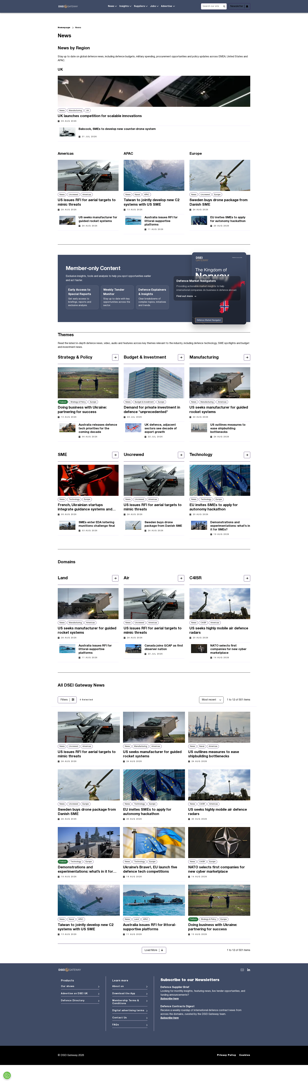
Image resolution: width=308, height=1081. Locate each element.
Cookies (244, 1055)
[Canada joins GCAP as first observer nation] (133, 649)
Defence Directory (72, 1001)
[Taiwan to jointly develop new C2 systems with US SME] (154, 175)
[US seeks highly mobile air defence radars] (219, 603)
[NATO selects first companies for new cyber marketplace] (199, 650)
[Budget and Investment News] (181, 357)
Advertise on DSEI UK (74, 994)
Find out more (186, 296)
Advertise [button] (166, 6)
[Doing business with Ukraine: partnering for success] (88, 382)
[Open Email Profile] (242, 969)
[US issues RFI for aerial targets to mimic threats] (88, 175)
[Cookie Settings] (7, 1075)
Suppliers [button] (139, 6)
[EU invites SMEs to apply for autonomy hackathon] (199, 220)
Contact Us (119, 1018)
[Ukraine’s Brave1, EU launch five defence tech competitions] (154, 842)
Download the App (123, 994)
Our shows (67, 986)
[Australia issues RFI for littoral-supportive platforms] (133, 222)
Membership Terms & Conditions (125, 1002)
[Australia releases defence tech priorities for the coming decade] (67, 430)
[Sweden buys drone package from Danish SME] (219, 175)
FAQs (115, 1025)
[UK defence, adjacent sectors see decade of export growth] (133, 430)
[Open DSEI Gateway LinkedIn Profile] (248, 969)
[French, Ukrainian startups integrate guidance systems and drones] (88, 480)
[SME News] (115, 455)
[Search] (224, 6)
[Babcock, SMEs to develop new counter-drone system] (67, 131)
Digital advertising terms (128, 1011)
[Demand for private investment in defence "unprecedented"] (154, 382)
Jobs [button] (153, 6)
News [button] (111, 6)
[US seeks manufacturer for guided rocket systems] (67, 220)
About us (118, 986)
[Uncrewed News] (181, 455)
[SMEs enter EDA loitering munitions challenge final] (67, 525)
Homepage (64, 28)
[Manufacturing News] (247, 357)
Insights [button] (124, 6)
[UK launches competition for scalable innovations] (154, 91)
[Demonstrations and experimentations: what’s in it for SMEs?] (199, 527)
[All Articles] (115, 578)
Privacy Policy (226, 1055)
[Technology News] (247, 455)
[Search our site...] (214, 6)
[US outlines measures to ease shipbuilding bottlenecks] (199, 430)
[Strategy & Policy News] (115, 357)
